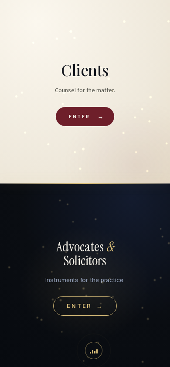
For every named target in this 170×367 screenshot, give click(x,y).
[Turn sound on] (93, 350)
